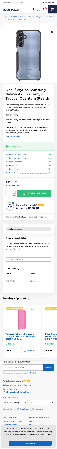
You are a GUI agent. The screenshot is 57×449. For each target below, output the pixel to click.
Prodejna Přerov (12, 169)
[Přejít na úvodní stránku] (11, 9)
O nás (32, 421)
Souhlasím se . (20, 373)
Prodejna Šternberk (14, 162)
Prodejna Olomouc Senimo (17, 158)
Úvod (5, 17)
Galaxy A (10, 19)
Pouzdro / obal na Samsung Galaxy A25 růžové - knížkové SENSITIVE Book (20, 336)
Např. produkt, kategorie (20, 21)
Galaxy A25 (22, 19)
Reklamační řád (10, 424)
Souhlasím (30, 443)
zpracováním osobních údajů (25, 373)
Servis (32, 424)
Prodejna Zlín (11, 165)
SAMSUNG (50, 17)
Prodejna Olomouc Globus (17, 154)
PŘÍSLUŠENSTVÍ (18, 17)
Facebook (24, 409)
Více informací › (13, 136)
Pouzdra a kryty (35, 17)
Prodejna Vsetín (12, 173)
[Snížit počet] (13, 195)
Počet (9, 193)
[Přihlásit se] (38, 9)
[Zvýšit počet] (13, 192)
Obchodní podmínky (12, 421)
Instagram (38, 409)
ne (6, 443)
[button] (33, 9)
